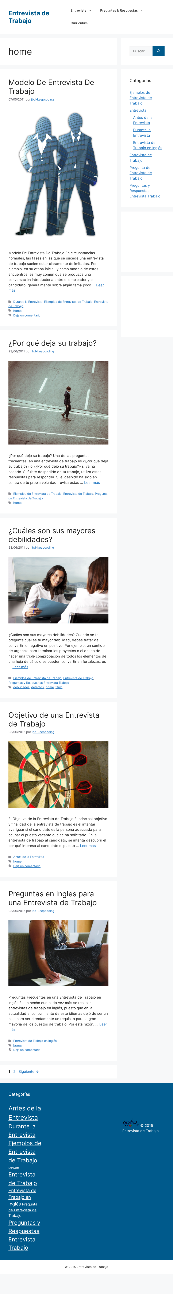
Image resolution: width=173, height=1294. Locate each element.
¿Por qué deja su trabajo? (52, 343)
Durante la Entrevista (27, 301)
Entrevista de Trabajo (28, 16)
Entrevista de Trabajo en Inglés (35, 1041)
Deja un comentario (27, 315)
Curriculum (79, 23)
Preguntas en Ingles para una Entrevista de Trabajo (52, 898)
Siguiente (29, 1071)
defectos (37, 687)
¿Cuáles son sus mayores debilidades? (51, 535)
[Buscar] (159, 51)
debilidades (21, 687)
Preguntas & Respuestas (119, 10)
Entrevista (78, 10)
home (17, 310)
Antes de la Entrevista (28, 857)
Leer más (92, 482)
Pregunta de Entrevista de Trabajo (141, 172)
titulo (58, 687)
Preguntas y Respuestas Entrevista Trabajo (38, 682)
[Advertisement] (151, 241)
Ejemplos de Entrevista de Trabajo (68, 301)
